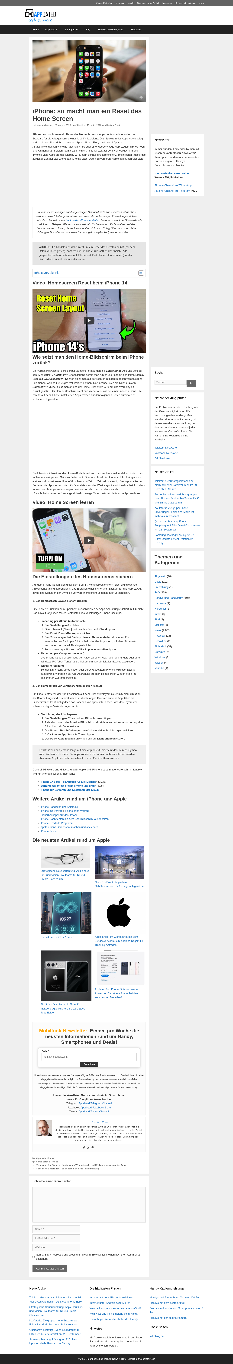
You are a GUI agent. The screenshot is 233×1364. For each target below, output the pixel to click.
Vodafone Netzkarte (166, 453)
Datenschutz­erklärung (185, 3)
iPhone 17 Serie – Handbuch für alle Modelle (68, 781)
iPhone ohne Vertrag (77, 810)
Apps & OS (51, 29)
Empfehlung (161, 587)
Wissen (159, 662)
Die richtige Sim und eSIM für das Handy (114, 1319)
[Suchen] (191, 383)
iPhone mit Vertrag (51, 810)
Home (35, 29)
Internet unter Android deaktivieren (110, 1302)
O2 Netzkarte (162, 458)
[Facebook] (83, 1148)
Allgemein (41, 1158)
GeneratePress (147, 1358)
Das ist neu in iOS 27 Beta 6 (57, 937)
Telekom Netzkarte (166, 447)
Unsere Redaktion (104, 3)
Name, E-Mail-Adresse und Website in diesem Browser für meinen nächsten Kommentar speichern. (88, 1256)
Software (160, 651)
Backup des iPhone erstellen (82, 220)
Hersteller (160, 608)
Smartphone (71, 29)
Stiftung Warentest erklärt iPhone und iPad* (68, 785)
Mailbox (159, 624)
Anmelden (89, 1064)
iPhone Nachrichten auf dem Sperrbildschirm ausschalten (75, 818)
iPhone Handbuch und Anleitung (59, 806)
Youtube (159, 668)
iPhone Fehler (49, 831)
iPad (157, 619)
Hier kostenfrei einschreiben (172, 173)
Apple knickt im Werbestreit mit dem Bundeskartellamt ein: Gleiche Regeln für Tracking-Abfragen (119, 940)
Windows (160, 657)
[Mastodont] (92, 1148)
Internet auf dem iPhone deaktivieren (111, 1297)
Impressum (167, 3)
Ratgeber (160, 635)
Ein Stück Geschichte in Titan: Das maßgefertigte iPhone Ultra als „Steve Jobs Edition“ (63, 1008)
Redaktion (160, 641)
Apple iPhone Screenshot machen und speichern (69, 827)
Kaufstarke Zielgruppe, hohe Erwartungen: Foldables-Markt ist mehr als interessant (174, 512)
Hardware (136, 29)
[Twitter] (88, 1148)
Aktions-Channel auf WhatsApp (173, 185)
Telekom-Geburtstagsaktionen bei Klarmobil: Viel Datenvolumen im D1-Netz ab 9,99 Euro (176, 485)
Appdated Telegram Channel (95, 1103)
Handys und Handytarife (110, 29)
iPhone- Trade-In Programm (57, 823)
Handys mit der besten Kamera (168, 1317)
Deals (158, 581)
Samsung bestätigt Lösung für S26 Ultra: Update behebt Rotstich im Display (175, 539)
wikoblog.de (157, 1336)
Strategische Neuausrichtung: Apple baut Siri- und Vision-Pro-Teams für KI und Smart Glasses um (65, 875)
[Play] (89, 320)
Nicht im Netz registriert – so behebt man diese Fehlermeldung (67, 1168)
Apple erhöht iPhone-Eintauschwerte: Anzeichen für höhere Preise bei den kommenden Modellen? (117, 993)
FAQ (87, 29)
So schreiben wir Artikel (148, 3)
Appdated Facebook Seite (96, 1107)
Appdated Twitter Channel (94, 1111)
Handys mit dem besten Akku (167, 1302)
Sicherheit (160, 646)
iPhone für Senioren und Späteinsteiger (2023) (70, 789)
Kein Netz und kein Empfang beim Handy (114, 1313)
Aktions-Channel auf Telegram (172, 190)
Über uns (120, 3)
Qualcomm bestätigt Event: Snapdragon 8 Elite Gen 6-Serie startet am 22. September (177, 525)
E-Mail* (45, 1051)
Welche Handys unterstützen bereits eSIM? (115, 1308)
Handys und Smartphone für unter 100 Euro (175, 1297)
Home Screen (43, 1161)
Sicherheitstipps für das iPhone (59, 815)
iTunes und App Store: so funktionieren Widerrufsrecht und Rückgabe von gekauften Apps (81, 1165)
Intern (158, 614)
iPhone (50, 1158)
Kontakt (130, 3)
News (201, 3)
